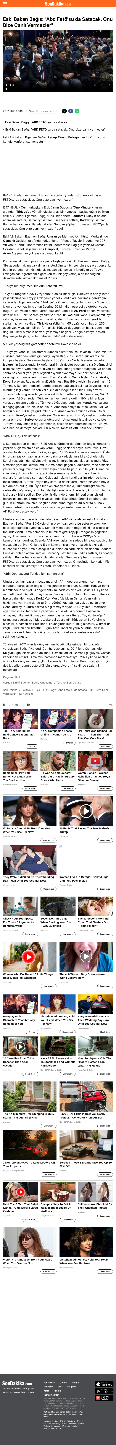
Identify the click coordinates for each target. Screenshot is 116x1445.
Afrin (50, 540)
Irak (5, 598)
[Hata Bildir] (56, 1428)
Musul (56, 598)
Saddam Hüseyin (83, 216)
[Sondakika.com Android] (104, 1391)
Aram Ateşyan (13, 253)
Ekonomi (35, 499)
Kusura (29, 607)
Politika (57, 1390)
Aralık (104, 377)
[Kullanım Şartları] (51, 1421)
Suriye (29, 419)
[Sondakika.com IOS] (104, 1384)
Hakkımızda (7, 1392)
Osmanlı (9, 240)
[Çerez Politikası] (69, 1423)
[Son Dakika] (58, 3)
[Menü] (5, 3)
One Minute (82, 207)
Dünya (75, 1382)
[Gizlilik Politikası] (67, 1421)
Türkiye (21, 211)
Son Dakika (49, 1382)
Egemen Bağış (35, 137)
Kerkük (41, 598)
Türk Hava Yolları (49, 323)
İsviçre (8, 364)
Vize (105, 460)
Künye (31, 1392)
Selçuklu (9, 653)
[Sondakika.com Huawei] (104, 1398)
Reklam (17, 1392)
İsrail (51, 364)
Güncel (63, 1382)
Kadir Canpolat (47, 249)
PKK (36, 624)
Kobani (8, 381)
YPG (86, 536)
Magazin (71, 1386)
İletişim (24, 1392)
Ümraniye (54, 236)
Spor (60, 1386)
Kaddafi (85, 220)
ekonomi (19, 503)
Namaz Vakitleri (52, 1394)
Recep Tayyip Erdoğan (64, 137)
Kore (19, 415)
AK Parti (80, 311)
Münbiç (86, 628)
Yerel (46, 1390)
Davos (64, 207)
